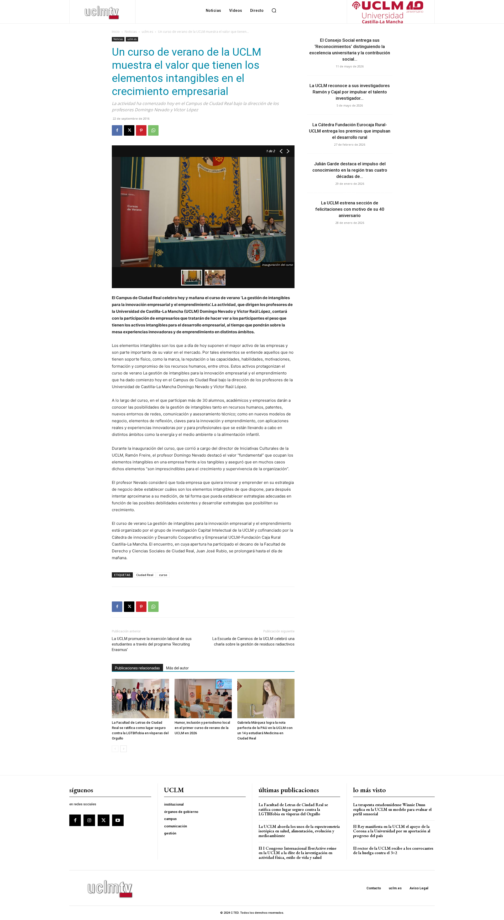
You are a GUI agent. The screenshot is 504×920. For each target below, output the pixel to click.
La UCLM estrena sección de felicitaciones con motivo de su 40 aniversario (349, 209)
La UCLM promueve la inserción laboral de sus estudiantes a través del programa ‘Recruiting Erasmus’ (152, 644)
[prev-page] (115, 748)
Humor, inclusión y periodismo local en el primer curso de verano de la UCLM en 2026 (202, 728)
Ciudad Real (144, 575)
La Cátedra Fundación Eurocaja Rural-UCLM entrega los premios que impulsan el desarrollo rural (349, 131)
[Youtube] (118, 820)
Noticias (131, 31)
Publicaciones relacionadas (137, 668)
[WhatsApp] (153, 130)
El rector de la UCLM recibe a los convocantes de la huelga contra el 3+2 (393, 850)
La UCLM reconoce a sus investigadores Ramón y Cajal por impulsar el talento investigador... (349, 92)
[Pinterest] (141, 130)
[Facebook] (117, 130)
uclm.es (147, 31)
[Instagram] (89, 820)
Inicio (116, 31)
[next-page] (123, 748)
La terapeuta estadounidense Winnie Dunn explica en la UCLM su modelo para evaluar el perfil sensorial (392, 809)
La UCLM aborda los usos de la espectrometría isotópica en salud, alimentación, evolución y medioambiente (299, 831)
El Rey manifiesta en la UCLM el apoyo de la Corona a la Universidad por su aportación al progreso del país (391, 831)
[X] (129, 130)
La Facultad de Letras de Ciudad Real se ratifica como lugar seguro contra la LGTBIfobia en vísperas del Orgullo (293, 809)
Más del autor (177, 668)
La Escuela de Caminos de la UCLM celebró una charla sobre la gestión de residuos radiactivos (253, 641)
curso (163, 575)
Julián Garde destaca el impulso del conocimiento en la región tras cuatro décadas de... (349, 170)
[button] (274, 10)
